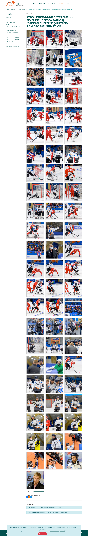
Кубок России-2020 (38, 491)
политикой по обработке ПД (58, 531)
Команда (42, 3)
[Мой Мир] (31, 497)
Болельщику (52, 3)
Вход (67, 3)
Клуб (34, 3)
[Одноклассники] (29, 497)
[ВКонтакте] (27, 497)
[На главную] (15, 3)
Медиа (61, 3)
